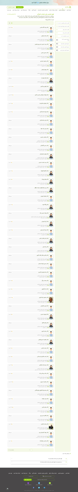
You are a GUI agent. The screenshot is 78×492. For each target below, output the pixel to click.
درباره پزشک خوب (24, 10)
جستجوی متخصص (62, 10)
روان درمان (9, 10)
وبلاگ (29, 10)
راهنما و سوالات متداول (53, 10)
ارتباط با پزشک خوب (15, 10)
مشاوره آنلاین (34, 10)
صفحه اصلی (69, 10)
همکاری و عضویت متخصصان (43, 10)
